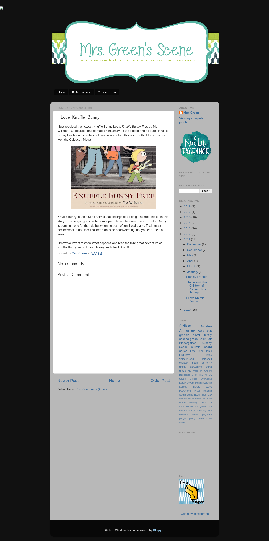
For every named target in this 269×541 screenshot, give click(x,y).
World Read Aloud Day (199, 394)
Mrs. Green (191, 112)
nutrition (195, 414)
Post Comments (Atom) (91, 389)
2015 (187, 217)
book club (205, 331)
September (195, 250)
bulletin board (201, 346)
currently (207, 362)
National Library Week (195, 386)
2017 (187, 212)
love (210, 406)
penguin (183, 418)
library (208, 335)
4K (189, 370)
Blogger (158, 530)
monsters (198, 410)
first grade (200, 406)
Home (61, 92)
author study (194, 398)
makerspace (185, 410)
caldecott (207, 359)
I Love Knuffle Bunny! (195, 299)
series (183, 350)
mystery (207, 410)
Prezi (197, 390)
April (190, 260)
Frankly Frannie (196, 276)
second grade (188, 339)
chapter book (188, 362)
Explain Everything (201, 378)
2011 (187, 239)
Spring (182, 394)
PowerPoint (185, 390)
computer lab (186, 406)
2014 (187, 222)
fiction (185, 326)
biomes (183, 402)
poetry (192, 418)
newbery (183, 414)
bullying (193, 402)
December (194, 244)
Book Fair (205, 339)
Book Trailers (199, 374)
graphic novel (189, 335)
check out (206, 402)
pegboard (207, 414)
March (191, 266)
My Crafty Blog (107, 92)
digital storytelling (190, 366)
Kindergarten (187, 343)
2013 (187, 228)
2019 (187, 206)
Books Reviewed (81, 92)
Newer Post (67, 380)
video (209, 418)
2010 (187, 309)
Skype (208, 355)
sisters (201, 418)
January (193, 272)
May (190, 255)
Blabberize (184, 374)
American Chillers (202, 370)
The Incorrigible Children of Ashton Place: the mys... (197, 287)
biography (207, 398)
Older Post (160, 380)
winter (182, 422)
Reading (207, 390)
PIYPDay (184, 355)
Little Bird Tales (201, 351)
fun (193, 331)
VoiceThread (186, 359)
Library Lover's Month (190, 382)
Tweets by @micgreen (194, 513)
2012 (187, 234)
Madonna (207, 382)
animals (183, 398)
